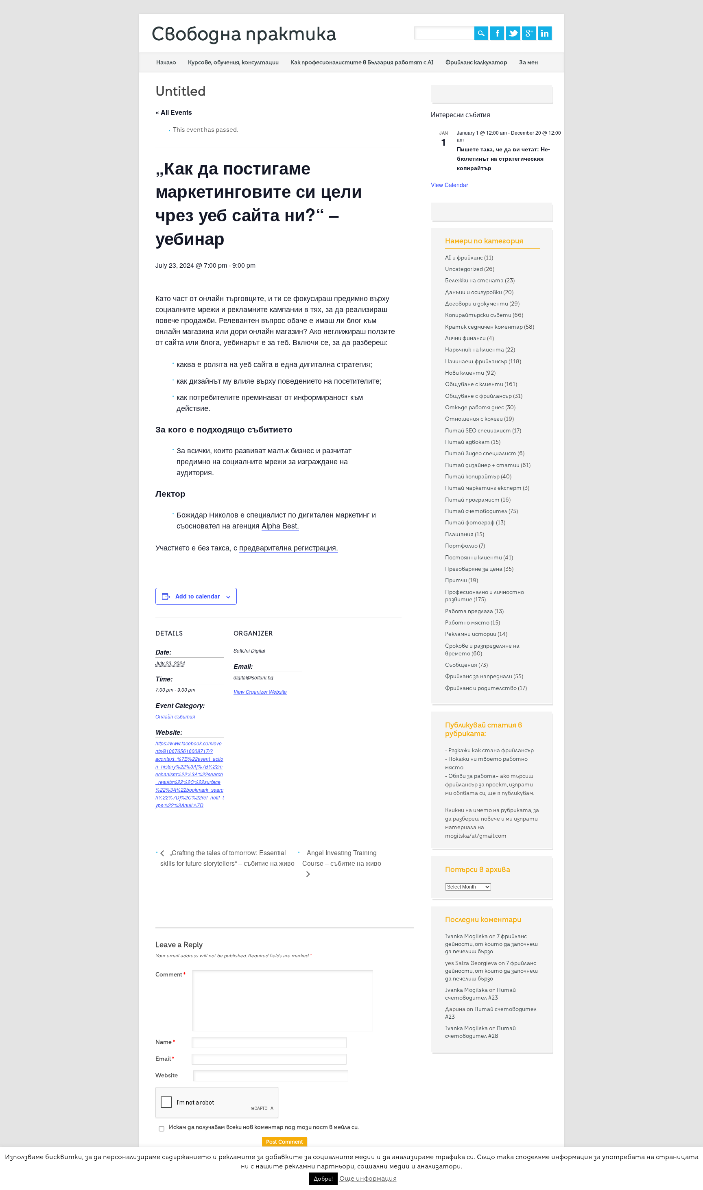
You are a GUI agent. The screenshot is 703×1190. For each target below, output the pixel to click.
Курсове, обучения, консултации (233, 62)
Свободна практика (243, 33)
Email (164, 1058)
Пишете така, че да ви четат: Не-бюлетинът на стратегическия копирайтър (503, 158)
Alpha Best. (280, 525)
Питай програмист (472, 499)
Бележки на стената (474, 280)
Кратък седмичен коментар (484, 326)
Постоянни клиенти (473, 557)
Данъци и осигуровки (473, 292)
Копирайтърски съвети (478, 315)
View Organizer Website (260, 691)
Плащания (459, 534)
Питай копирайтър (472, 476)
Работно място (467, 622)
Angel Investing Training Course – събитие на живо (341, 858)
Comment (170, 974)
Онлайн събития (175, 716)
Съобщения (461, 665)
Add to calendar (197, 596)
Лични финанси (465, 338)
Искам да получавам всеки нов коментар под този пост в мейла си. (263, 1127)
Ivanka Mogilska (466, 936)
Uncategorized (464, 269)
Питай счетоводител (476, 511)
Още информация (368, 1178)
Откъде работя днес (474, 407)
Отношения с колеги (474, 418)
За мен (528, 62)
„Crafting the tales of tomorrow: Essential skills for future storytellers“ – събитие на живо (227, 858)
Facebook (497, 33)
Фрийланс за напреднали (478, 676)
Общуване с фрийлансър (478, 396)
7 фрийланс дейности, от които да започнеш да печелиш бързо (491, 944)
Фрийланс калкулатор (476, 62)
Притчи (456, 580)
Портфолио (461, 545)
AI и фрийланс (464, 257)
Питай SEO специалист (478, 430)
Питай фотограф (470, 522)
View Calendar (449, 185)
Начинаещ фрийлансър (476, 361)
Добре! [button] (323, 1178)
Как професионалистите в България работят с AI (362, 62)
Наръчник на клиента (474, 349)
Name (165, 1042)
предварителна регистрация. (288, 547)
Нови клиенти (464, 372)
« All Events (173, 112)
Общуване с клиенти (474, 384)
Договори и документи (476, 303)
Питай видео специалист (480, 453)
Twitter (513, 33)
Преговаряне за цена (473, 569)
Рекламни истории (470, 634)
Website (166, 1075)
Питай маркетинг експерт (483, 488)
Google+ (529, 33)
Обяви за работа (472, 776)
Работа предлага (469, 611)
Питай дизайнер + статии (482, 465)
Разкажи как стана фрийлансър (491, 750)
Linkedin (545, 33)
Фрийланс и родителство (481, 688)
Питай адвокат (467, 442)
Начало (166, 62)
